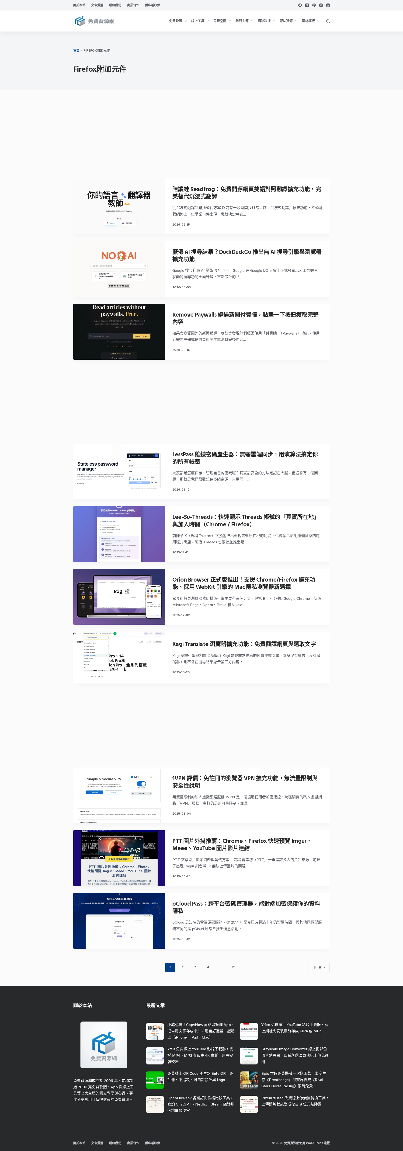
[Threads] (328, 5)
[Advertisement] (201, 136)
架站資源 (286, 21)
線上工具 (197, 21)
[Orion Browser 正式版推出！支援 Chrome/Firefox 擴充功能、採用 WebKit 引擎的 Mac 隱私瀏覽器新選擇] (119, 597)
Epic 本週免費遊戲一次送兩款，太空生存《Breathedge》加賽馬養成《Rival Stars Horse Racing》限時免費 (293, 1079)
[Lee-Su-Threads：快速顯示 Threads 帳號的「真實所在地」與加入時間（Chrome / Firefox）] (119, 534)
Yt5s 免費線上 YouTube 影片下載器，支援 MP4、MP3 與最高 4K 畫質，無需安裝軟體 (200, 1055)
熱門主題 (242, 21)
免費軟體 (175, 21)
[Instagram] (321, 5)
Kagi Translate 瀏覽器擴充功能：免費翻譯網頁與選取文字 (244, 644)
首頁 (76, 50)
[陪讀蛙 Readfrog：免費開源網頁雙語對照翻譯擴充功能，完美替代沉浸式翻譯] (119, 206)
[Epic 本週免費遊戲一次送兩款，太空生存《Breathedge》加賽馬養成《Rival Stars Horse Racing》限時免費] (249, 1080)
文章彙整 (97, 5)
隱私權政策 (152, 5)
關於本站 (79, 5)
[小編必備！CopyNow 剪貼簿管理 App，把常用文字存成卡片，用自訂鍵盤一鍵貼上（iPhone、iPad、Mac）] (155, 1031)
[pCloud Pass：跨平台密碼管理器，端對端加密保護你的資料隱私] (119, 921)
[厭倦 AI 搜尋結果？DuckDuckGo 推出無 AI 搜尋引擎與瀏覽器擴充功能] (119, 269)
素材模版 (308, 21)
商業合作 (133, 5)
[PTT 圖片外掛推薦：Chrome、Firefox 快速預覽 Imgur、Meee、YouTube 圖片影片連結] (119, 858)
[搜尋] (328, 21)
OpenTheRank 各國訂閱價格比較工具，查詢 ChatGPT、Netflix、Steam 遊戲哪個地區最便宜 (200, 1104)
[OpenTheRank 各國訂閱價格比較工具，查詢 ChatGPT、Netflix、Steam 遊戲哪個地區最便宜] (155, 1104)
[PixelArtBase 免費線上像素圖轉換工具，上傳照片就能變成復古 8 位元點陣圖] (249, 1104)
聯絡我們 (115, 5)
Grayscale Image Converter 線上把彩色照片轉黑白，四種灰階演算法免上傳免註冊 (295, 1055)
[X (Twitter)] (307, 5)
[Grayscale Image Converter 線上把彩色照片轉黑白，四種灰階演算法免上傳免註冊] (249, 1055)
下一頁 (317, 967)
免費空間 (219, 21)
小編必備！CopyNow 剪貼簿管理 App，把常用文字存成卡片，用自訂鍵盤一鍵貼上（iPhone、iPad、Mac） (201, 1030)
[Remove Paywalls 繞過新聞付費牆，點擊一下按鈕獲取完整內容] (119, 332)
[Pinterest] (314, 5)
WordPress (314, 1143)
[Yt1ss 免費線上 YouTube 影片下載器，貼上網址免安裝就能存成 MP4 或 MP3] (249, 1031)
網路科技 (264, 21)
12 (233, 967)
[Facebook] (300, 5)
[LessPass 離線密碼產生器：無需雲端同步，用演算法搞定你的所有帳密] (119, 471)
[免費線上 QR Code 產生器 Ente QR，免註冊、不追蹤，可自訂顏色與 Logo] (155, 1080)
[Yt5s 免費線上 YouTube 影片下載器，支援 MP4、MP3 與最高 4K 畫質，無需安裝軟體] (155, 1055)
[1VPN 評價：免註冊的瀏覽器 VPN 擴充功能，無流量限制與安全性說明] (119, 795)
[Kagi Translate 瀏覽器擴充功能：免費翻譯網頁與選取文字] (119, 658)
